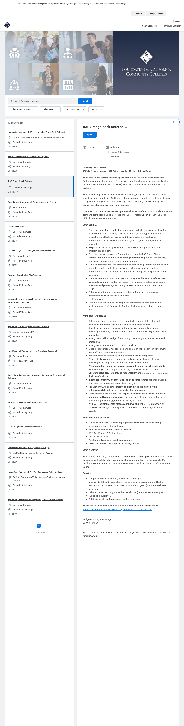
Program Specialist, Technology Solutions (27, 402)
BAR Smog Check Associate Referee (25, 427)
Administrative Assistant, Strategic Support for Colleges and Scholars (36, 376)
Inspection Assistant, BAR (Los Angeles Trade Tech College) (36, 132)
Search (85, 101)
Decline (138, 13)
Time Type (48, 109)
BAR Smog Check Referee (20, 181)
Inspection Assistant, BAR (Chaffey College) (28, 447)
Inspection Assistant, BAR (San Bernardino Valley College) (35, 472)
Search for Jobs (149, 26)
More (94, 109)
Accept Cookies (156, 13)
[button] (126, 127)
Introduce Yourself (172, 26)
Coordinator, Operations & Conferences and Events (32, 202)
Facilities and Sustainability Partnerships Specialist (32, 351)
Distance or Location (21, 109)
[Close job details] (176, 122)
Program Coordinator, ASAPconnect (25, 275)
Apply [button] (89, 134)
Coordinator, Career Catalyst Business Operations (31, 251)
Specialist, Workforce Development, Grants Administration (35, 499)
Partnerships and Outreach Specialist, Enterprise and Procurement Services (33, 300)
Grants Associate (16, 226)
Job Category (73, 109)
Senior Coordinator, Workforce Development (28, 156)
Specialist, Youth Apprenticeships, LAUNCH (28, 326)
